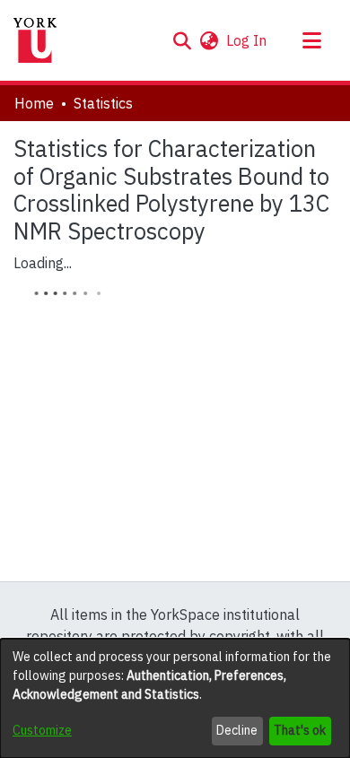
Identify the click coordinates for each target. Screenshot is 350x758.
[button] (182, 40)
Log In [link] (247, 40)
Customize (42, 730)
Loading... (42, 263)
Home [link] (34, 103)
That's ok (300, 730)
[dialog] (175, 698)
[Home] (35, 40)
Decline (237, 730)
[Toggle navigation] (311, 40)
